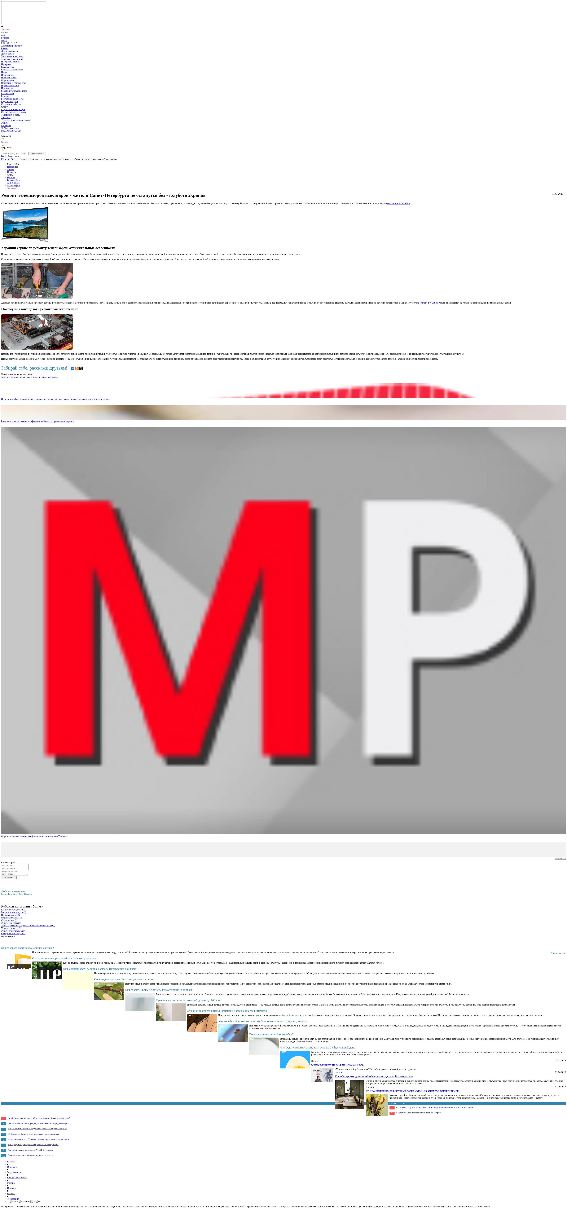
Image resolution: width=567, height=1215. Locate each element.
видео (4, 35)
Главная (11, 1161)
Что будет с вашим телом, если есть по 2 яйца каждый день (317, 1047)
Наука (4, 72)
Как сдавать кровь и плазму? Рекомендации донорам (158, 989)
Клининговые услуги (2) (13, 909)
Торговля (5, 117)
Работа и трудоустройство (14, 91)
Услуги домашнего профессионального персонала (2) (28, 925)
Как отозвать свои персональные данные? (27, 947)
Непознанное (8, 75)
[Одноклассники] (77, 368)
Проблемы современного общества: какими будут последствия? (39, 1118)
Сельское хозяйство (11, 104)
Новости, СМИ (9, 77)
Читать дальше (558, 953)
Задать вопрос (14, 1172)
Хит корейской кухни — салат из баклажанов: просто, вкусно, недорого (263, 1021)
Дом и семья (7, 53)
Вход (3, 156)
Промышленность (10, 85)
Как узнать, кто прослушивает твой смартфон (418, 1113)
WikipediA (6, 136)
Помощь (11, 1188)
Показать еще (560, 858)
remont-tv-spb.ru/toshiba (398, 203)
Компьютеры (7, 67)
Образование (7, 80)
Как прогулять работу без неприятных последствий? (33, 1144)
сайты (4, 40)
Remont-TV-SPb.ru (429, 302)
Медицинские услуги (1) (13, 912)
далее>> (412, 1069)
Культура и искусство (12, 69)
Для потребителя (9, 51)
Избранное (12, 166)
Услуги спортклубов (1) (13, 931)
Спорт (4, 107)
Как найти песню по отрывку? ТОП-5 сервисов (30, 1150)
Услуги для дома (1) (11, 923)
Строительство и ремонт (13, 112)
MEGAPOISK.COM (11, 130)
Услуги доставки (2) (11, 928)
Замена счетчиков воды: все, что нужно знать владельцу (29, 377)
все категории (8, 936)
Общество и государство (13, 83)
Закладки (11, 188)
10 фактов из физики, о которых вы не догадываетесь (33, 1134)
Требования (13, 1199)
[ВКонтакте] (72, 368)
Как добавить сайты (17, 1177)
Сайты (10, 169)
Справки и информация (13, 109)
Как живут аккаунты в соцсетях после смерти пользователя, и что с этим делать (434, 1107)
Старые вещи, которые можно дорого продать (30, 1155)
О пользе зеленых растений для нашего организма (64, 958)
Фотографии (13, 185)
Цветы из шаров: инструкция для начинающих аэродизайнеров (38, 1123)
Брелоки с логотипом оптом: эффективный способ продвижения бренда (37, 421)
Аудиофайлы (13, 182)
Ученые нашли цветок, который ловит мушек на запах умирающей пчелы (412, 1090)
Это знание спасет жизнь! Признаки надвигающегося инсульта (227, 1010)
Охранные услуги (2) (11, 917)
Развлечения (7, 93)
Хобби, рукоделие (10, 128)
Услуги (4, 122)
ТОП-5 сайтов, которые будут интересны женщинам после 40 (37, 1128)
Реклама (11, 1193)
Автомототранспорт (11, 45)
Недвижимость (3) (10, 915)
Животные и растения (12, 56)
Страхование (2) (9, 920)
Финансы (6, 125)
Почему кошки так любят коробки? (271, 1034)
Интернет (6, 64)
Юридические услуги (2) (13, 933)
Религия (5, 96)
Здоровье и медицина (12, 59)
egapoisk (6, 147)
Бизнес (4, 48)
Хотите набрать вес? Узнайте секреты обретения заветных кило (39, 1139)
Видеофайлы (13, 180)
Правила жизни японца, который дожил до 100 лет (188, 1000)
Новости (11, 172)
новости (5, 37)
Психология (7, 88)
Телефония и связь (10, 115)
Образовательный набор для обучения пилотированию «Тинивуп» (35, 836)
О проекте (12, 1167)
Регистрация (14, 156)
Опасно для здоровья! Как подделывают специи (124, 979)
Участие (11, 1183)
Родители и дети (9, 101)
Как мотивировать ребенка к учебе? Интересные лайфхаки (100, 968)
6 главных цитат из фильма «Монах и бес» (338, 1064)
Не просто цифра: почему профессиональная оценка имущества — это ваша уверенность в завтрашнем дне (55, 399)
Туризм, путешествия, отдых (15, 120)
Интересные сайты (10, 61)
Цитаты (11, 177)
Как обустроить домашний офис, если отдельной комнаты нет (374, 1076)
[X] (81, 368)
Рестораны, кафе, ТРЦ (12, 99)
